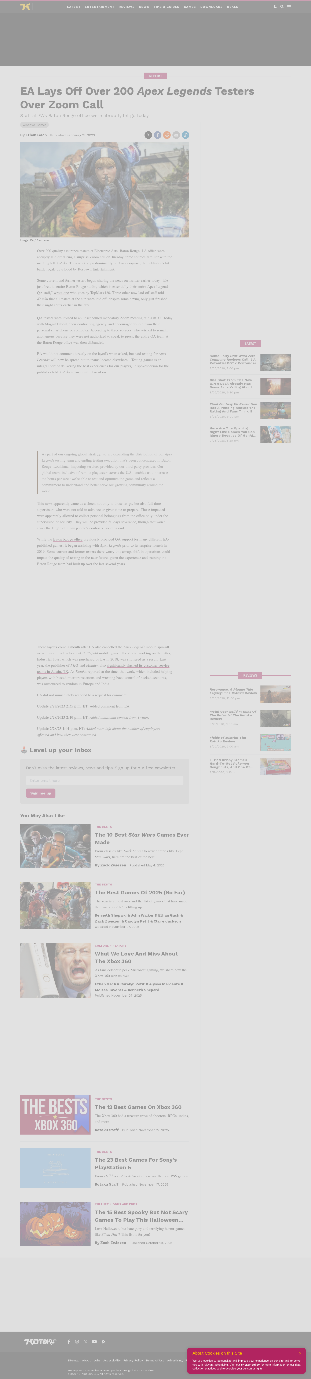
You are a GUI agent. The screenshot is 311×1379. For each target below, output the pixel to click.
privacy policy (250, 1364)
